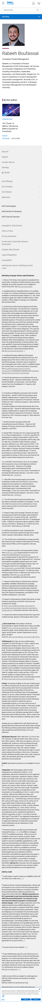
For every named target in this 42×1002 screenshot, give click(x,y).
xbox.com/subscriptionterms (19, 628)
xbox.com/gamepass (16, 637)
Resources (6, 197)
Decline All (26, 999)
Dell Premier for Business (12, 211)
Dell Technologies (9, 206)
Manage (2, 999)
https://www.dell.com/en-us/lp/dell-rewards (19, 679)
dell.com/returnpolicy (25, 287)
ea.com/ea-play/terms (32, 637)
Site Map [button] (5, 167)
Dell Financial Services (11, 217)
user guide (13, 553)
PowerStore (7, 119)
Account (5, 152)
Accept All (36, 999)
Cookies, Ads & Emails (10, 250)
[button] (33, 3)
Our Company (7, 187)
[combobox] (21, 10)
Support (5, 157)
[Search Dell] (37, 10)
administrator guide (11, 568)
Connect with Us (8, 162)
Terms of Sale (7, 231)
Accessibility (7, 260)
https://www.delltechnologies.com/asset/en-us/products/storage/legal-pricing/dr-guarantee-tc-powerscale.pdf (20, 608)
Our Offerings (7, 181)
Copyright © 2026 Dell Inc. (12, 226)
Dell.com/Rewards (10, 969)
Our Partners (7, 192)
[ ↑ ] (24, 351)
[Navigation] (3, 3)
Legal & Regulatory (9, 255)
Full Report (17, 475)
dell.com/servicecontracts (13, 351)
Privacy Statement (9, 236)
